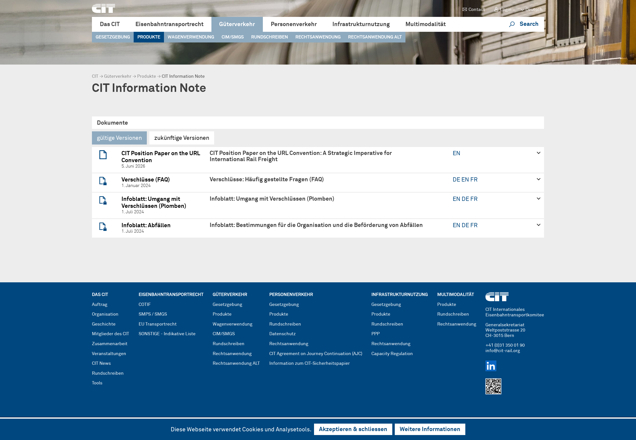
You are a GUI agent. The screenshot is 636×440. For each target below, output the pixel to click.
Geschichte (104, 324)
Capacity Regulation (392, 354)
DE (457, 180)
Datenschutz (282, 334)
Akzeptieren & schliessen (353, 429)
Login (506, 9)
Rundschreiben (269, 37)
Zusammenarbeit (109, 344)
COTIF (145, 304)
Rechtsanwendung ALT (375, 37)
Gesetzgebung (113, 37)
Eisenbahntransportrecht (169, 24)
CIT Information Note (183, 76)
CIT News (101, 363)
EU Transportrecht (158, 324)
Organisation (105, 314)
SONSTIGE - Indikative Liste (167, 334)
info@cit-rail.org (502, 351)
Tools (97, 383)
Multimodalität (425, 24)
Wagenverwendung (191, 37)
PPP (375, 334)
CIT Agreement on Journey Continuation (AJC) (315, 354)
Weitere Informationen (430, 429)
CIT (95, 76)
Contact (477, 9)
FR (473, 180)
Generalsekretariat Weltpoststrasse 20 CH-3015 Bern (505, 330)
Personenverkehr (294, 24)
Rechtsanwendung (318, 37)
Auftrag (99, 304)
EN (456, 153)
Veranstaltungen (109, 354)
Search (529, 24)
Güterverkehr (237, 24)
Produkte (148, 37)
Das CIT (110, 24)
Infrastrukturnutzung (361, 24)
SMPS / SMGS (153, 314)
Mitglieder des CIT (110, 334)
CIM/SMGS (233, 37)
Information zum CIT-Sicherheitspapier (309, 363)
